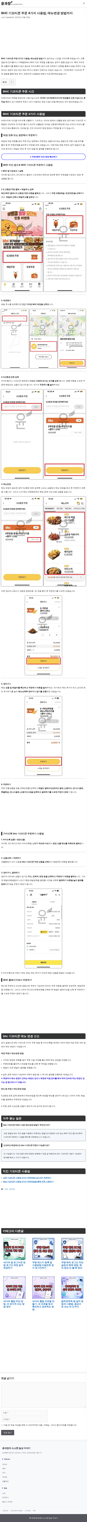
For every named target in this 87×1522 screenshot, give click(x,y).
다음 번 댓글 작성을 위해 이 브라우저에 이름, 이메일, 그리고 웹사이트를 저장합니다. (40, 1425)
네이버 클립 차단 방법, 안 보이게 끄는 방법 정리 (13, 1304)
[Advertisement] (43, 36)
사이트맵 (28, 1510)
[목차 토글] (10, 82)
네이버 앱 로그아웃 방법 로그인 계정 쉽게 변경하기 (14, 1265)
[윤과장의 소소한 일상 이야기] (12, 3)
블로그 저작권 (7, 1502)
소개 (3, 1493)
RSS (34, 1510)
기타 (6, 1189)
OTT (4, 1473)
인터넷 (12, 1189)
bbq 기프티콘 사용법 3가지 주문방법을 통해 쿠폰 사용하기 (28, 1181)
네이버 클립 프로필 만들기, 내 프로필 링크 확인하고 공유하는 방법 (43, 1305)
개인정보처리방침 (16, 1510)
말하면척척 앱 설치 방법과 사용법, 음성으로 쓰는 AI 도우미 (72, 1304)
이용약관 (5, 1510)
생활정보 (5, 1481)
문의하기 (5, 1497)
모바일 (4, 1477)
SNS (4, 1468)
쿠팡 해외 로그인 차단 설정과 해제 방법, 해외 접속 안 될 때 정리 (72, 1265)
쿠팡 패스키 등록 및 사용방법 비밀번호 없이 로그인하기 (43, 1265)
